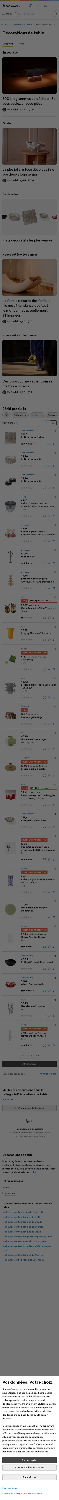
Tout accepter (29, 1460)
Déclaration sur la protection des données (22, 1493)
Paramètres (29, 1477)
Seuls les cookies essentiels (29, 1467)
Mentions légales (10, 1488)
